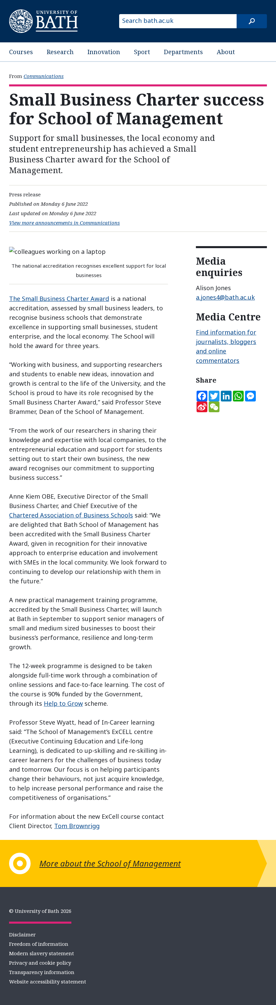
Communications (44, 76)
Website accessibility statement (47, 981)
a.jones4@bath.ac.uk (225, 297)
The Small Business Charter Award (59, 299)
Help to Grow (63, 703)
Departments (183, 52)
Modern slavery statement (41, 953)
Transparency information (41, 972)
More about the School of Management (110, 863)
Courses (21, 52)
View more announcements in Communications (64, 222)
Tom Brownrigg (77, 826)
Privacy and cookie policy (40, 962)
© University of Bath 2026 (40, 910)
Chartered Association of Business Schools (71, 515)
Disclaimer (22, 934)
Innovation (104, 52)
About (226, 52)
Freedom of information (38, 943)
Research (60, 52)
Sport (142, 52)
